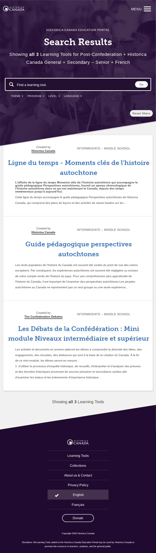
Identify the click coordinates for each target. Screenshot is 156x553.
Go (141, 84)
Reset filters (141, 113)
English (78, 495)
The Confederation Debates (43, 316)
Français (78, 504)
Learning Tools (78, 455)
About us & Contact (78, 475)
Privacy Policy (78, 485)
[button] (17, 97)
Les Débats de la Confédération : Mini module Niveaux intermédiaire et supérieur (78, 333)
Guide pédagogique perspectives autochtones (78, 249)
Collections (78, 465)
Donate (78, 518)
